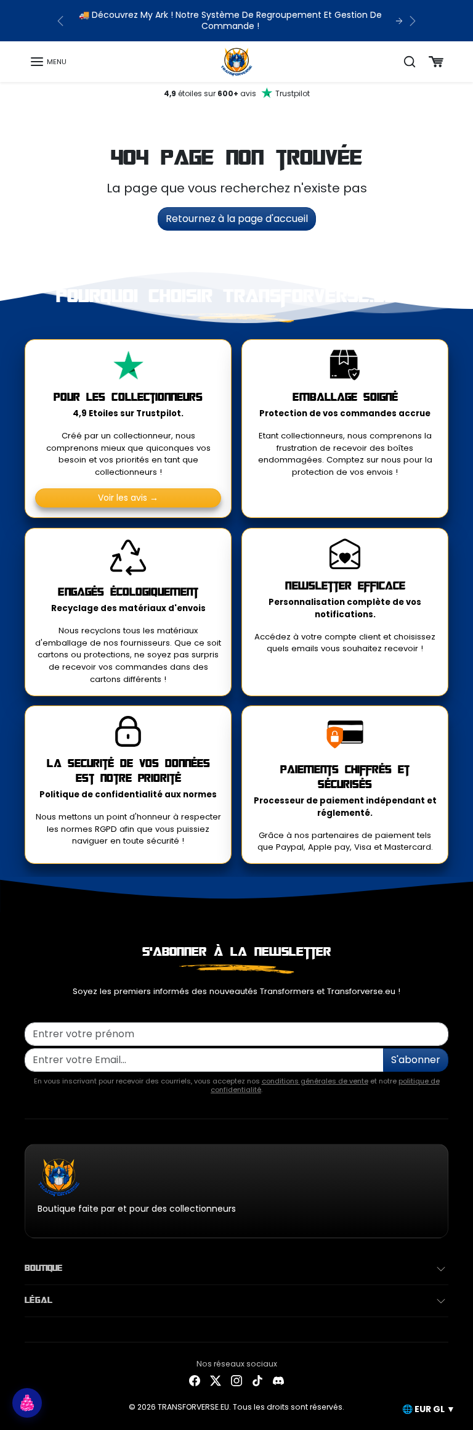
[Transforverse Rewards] (27, 1403)
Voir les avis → (128, 497)
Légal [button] (38, 1300)
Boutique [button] (44, 1268)
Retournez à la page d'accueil (237, 219)
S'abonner (415, 1060)
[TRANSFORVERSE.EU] (236, 61)
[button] (48, 62)
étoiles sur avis (237, 93)
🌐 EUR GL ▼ (428, 1409)
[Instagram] (236, 1380)
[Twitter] (215, 1380)
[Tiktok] (257, 1380)
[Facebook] (194, 1380)
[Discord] (278, 1380)
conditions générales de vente (315, 1081)
